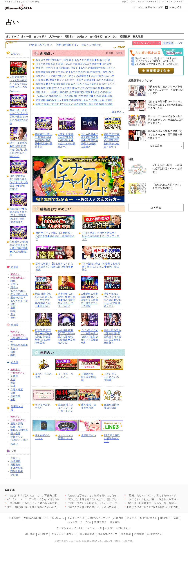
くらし (133, 2)
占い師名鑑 (96, 36)
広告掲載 (139, 534)
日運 (12, 392)
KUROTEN (15, 518)
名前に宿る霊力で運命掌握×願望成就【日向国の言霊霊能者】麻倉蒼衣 (112, 336)
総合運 (14, 362)
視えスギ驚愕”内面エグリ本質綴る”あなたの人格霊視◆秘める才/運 (73, 59)
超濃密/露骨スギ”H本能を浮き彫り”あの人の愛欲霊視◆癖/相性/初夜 (19, 182)
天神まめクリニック (99, 518)
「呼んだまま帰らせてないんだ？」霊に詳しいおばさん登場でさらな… (107, 499)
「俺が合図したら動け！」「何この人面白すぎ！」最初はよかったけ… (47, 503)
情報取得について (108, 534)
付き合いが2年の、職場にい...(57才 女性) (156, 58)
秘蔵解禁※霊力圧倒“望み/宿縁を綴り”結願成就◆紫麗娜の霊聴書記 (43, 140)
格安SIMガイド (148, 518)
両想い (14, 287)
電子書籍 (115, 522)
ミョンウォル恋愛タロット (65, 437)
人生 (12, 379)
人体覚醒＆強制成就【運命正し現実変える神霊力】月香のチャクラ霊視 (89, 300)
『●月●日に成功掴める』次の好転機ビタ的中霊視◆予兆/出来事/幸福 (74, 96)
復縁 (12, 307)
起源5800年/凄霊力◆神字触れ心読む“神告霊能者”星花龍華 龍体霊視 (43, 336)
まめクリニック (76, 518)
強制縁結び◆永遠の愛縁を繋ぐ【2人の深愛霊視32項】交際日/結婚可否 (18, 215)
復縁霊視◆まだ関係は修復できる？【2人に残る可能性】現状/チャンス (75, 84)
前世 (12, 399)
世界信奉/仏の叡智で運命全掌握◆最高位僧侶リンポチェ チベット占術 (66, 300)
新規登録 (168, 43)
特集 (131, 159)
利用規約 (43, 534)
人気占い (16, 53)
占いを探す (40, 36)
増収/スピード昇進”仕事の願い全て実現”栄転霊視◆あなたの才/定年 (73, 92)
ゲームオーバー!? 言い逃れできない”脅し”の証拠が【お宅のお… (44, 499)
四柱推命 (15, 464)
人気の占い (55, 36)
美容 (175, 518)
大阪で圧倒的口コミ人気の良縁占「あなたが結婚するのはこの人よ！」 (18, 84)
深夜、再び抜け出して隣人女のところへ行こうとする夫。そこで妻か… (47, 507)
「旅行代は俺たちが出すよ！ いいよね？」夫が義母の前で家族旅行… (106, 503)
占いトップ (12, 36)
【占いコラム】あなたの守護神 (111, 377)
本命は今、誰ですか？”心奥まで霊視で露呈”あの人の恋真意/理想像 (19, 117)
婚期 (12, 351)
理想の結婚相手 (19, 345)
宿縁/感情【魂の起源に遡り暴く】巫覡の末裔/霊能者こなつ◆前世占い (43, 300)
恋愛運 (14, 267)
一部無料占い (17, 277)
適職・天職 (16, 423)
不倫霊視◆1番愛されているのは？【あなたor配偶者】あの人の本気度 (75, 80)
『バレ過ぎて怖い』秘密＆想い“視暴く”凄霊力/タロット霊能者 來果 (89, 336)
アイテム (132, 518)
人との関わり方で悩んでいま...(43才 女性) (156, 64)
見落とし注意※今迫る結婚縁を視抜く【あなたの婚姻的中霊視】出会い (75, 68)
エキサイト (175, 7)
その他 (14, 474)
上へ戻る (156, 207)
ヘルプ (179, 43)
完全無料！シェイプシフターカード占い (65, 407)
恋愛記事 (125, 36)
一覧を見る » (117, 112)
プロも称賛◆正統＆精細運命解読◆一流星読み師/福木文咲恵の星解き (89, 140)
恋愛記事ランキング (141, 80)
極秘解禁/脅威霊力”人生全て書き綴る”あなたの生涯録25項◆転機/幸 (73, 88)
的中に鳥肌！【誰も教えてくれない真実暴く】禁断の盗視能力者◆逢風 (54, 266)
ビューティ (151, 2)
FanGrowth (58, 518)
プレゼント (163, 2)
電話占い (70, 36)
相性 (12, 280)
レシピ (141, 2)
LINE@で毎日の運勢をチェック (112, 438)
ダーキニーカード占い (65, 375)
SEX (13, 317)
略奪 (12, 311)
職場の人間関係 (19, 430)
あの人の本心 (17, 291)
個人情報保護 (86, 534)
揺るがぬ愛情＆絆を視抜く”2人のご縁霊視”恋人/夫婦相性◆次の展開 (74, 64)
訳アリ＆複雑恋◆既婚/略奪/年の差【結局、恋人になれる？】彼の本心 (18, 150)
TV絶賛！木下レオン (40, 44)
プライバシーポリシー (63, 534)
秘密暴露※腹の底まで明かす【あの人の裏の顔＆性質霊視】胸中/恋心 (75, 72)
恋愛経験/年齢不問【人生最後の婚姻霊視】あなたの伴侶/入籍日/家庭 (74, 100)
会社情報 (30, 534)
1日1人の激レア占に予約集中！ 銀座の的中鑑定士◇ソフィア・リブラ (101, 236)
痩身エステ (100, 522)
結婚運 (14, 324)
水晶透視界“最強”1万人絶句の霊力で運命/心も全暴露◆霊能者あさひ (66, 336)
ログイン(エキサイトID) (146, 43)
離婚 (12, 355)
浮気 (12, 304)
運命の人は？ (17, 297)
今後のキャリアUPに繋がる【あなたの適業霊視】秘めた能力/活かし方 (75, 76)
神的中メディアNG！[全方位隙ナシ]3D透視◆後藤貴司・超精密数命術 (55, 236)
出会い (14, 348)
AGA (88, 522)
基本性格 (15, 396)
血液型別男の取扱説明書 (111, 406)
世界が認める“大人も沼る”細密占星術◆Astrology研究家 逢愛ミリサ (112, 300)
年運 (12, 386)
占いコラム (111, 36)
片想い (14, 284)
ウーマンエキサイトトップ (148, 7)
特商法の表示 (154, 534)
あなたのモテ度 (19, 301)
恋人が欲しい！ (19, 294)
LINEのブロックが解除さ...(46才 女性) (155, 61)
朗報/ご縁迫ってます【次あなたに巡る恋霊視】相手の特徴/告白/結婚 (74, 104)
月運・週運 (16, 389)
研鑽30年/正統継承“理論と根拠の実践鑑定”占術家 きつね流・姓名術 (112, 140)
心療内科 (118, 518)
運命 (12, 382)
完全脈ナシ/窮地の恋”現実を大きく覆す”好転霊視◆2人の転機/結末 (19, 248)
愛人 (12, 314)
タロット (15, 458)
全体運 (14, 376)
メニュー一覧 (177, 2)
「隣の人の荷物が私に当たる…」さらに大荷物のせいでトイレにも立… (107, 507)
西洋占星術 (16, 471)
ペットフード (74, 522)
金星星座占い (88, 435)
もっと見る (156, 145)
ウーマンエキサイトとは (70, 528)
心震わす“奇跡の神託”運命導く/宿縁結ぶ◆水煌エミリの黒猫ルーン (66, 140)
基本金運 (15, 433)
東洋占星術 (16, 468)
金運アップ (16, 436)
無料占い (82, 36)
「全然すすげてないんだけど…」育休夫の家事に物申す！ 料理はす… (46, 495)
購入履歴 (138, 36)
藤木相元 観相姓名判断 (88, 406)
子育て (125, 2)
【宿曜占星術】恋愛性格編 (88, 377)
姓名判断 (15, 461)
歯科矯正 (165, 518)
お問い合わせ (123, 528)
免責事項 (126, 534)
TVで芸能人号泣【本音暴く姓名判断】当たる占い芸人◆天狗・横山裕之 (101, 266)
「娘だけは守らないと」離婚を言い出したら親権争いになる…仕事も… (107, 495)
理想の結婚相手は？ (68, 44)
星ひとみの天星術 (91, 44)
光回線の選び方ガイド (36, 518)
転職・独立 (16, 426)
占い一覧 (26, 36)
